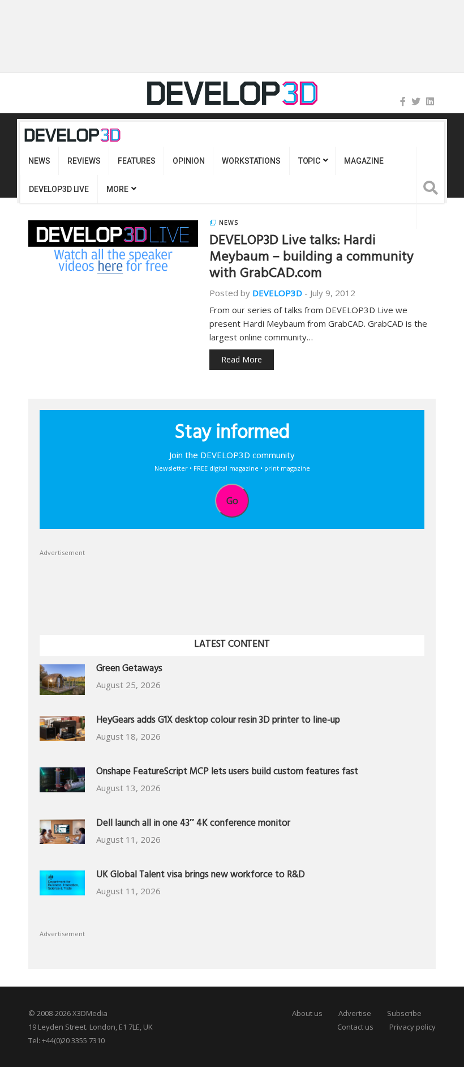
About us (307, 1013)
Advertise (354, 1013)
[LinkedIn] (430, 101)
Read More (241, 359)
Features (136, 160)
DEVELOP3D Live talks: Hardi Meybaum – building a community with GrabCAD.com (311, 258)
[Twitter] (416, 101)
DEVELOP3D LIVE (59, 189)
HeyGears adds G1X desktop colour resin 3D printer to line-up (218, 721)
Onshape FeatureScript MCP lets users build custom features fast (227, 773)
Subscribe (404, 1013)
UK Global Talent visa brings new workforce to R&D (200, 876)
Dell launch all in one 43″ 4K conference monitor (193, 824)
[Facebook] (402, 101)
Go (232, 500)
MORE (117, 189)
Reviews (83, 160)
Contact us (355, 1027)
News (39, 160)
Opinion (188, 160)
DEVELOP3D (277, 292)
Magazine (364, 160)
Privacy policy (412, 1027)
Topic (309, 160)
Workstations (251, 160)
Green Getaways (129, 669)
